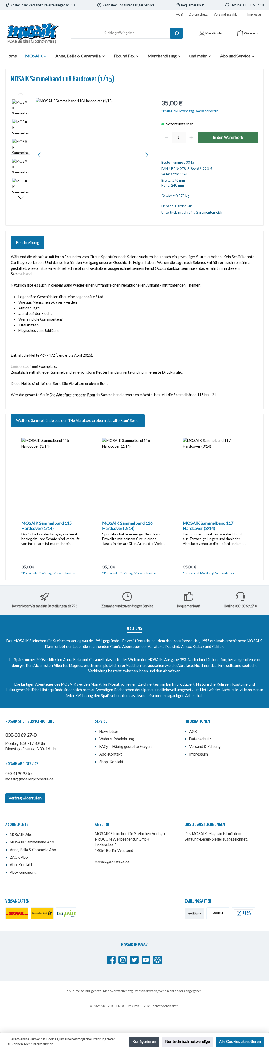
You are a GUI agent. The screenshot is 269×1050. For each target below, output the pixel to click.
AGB (179, 15)
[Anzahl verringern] (166, 137)
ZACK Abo (19, 857)
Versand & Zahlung (228, 15)
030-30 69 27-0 (20, 735)
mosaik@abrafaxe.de (112, 862)
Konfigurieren (144, 1041)
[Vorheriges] (40, 154)
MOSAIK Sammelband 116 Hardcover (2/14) (127, 525)
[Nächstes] (147, 154)
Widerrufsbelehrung (116, 739)
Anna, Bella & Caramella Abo (33, 849)
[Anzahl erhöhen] (191, 137)
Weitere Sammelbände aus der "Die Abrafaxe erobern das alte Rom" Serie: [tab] (77, 420)
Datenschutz (198, 15)
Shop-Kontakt (111, 761)
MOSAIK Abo (21, 834)
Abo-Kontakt (110, 754)
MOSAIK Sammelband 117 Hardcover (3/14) (208, 525)
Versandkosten (146, 991)
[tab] (27, 242)
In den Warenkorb (228, 137)
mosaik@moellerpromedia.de (29, 779)
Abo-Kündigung (23, 872)
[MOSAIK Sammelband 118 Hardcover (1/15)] (93, 154)
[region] (81, 154)
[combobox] (121, 33)
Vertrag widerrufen (25, 798)
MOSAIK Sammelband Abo (32, 842)
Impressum (255, 15)
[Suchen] (176, 33)
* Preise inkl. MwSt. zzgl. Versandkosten (189, 111)
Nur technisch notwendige (187, 1041)
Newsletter (108, 731)
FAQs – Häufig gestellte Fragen (125, 746)
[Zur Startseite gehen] (32, 33)
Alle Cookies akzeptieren (240, 1041)
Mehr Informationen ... (40, 1044)
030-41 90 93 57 (18, 773)
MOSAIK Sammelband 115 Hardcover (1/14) (46, 525)
